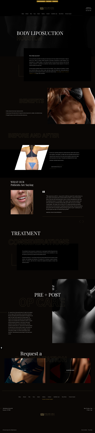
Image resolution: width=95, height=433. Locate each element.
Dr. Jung (34, 73)
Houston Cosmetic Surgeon (47, 399)
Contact (58, 71)
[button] (1, 347)
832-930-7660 (88, 10)
